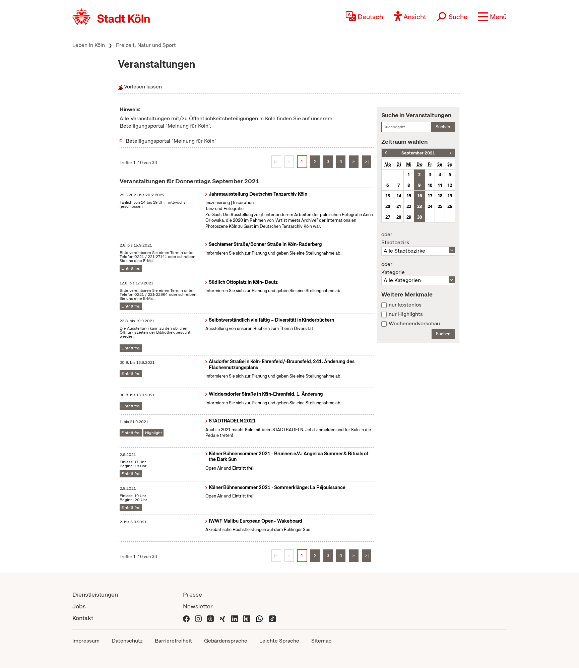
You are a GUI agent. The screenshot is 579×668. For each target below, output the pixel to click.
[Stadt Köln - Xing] (222, 618)
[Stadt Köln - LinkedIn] (234, 618)
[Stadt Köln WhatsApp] (259, 618)
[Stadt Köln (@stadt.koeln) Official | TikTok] (272, 618)
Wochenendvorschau (414, 323)
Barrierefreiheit (173, 640)
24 (430, 206)
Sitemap (321, 640)
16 (419, 196)
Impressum (86, 640)
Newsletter (198, 606)
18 (440, 196)
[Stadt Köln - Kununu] (246, 618)
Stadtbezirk (395, 238)
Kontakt (82, 618)
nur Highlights (406, 314)
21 (398, 206)
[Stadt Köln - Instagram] (198, 618)
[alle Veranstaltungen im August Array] (386, 153)
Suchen (443, 127)
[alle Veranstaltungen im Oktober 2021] (450, 153)
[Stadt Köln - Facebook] (186, 618)
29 (408, 217)
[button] (492, 16)
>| (367, 161)
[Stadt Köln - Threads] (210, 618)
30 (419, 217)
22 (408, 206)
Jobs (79, 606)
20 (387, 206)
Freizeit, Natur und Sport (146, 45)
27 (387, 217)
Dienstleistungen (95, 594)
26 (449, 206)
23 (419, 206)
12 (449, 185)
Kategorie (393, 268)
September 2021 (418, 153)
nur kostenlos (405, 305)
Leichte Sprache (279, 640)
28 (398, 217)
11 (440, 185)
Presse (192, 594)
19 (449, 196)
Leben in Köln (88, 45)
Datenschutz (127, 640)
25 (440, 206)
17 (430, 196)
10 (430, 185)
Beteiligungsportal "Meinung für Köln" (171, 140)
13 (387, 196)
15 (408, 196)
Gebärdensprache (225, 640)
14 (398, 196)
